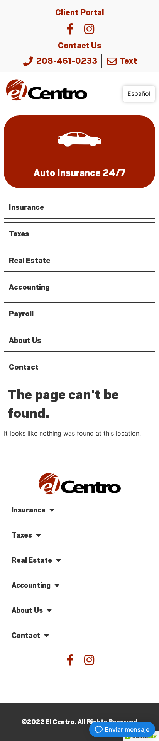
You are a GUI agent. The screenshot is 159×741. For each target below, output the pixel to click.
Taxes (22, 535)
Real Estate (32, 560)
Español (139, 93)
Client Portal (79, 12)
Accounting (31, 585)
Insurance (29, 510)
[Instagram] (89, 29)
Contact (26, 635)
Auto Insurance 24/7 (80, 173)
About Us (27, 610)
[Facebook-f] (70, 29)
